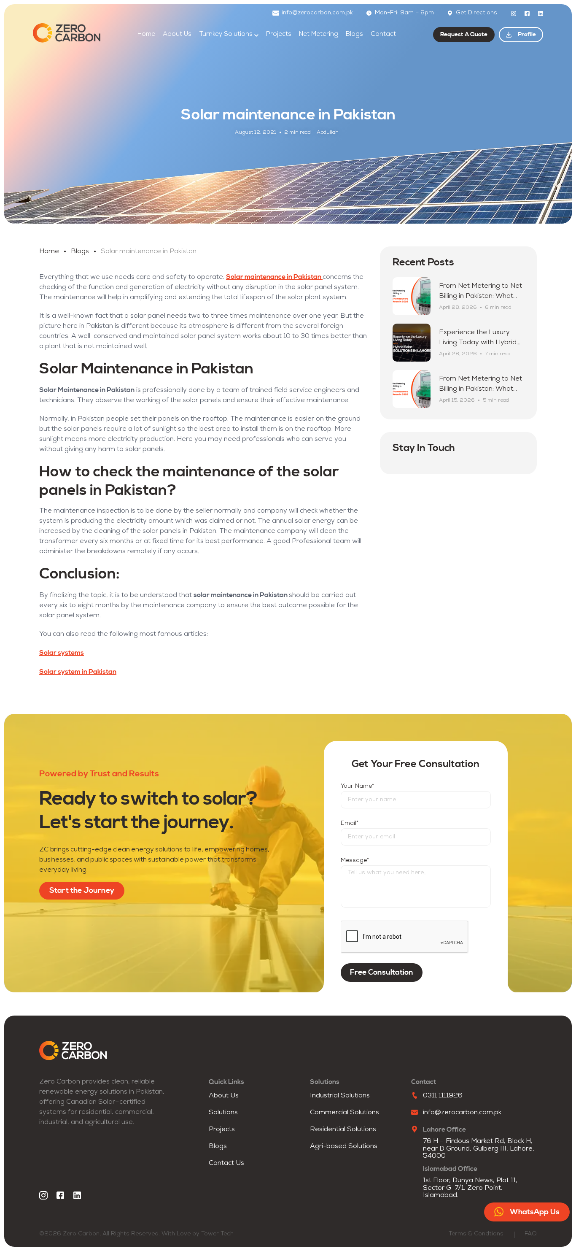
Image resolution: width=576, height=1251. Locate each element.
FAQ (531, 1234)
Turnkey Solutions (226, 34)
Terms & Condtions (476, 1234)
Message (355, 860)
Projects (278, 34)
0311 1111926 (443, 1095)
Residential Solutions (343, 1129)
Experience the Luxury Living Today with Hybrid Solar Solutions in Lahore (478, 342)
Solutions (223, 1112)
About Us (177, 34)
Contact (383, 34)
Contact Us (226, 1163)
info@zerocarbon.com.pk (317, 13)
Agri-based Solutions (343, 1146)
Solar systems (61, 652)
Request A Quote (463, 34)
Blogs (354, 34)
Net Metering (318, 34)
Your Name (357, 786)
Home (146, 34)
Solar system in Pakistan (77, 671)
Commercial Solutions (344, 1112)
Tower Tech (217, 1234)
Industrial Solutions (340, 1095)
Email (349, 823)
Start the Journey (81, 890)
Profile (527, 34)
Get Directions (476, 13)
